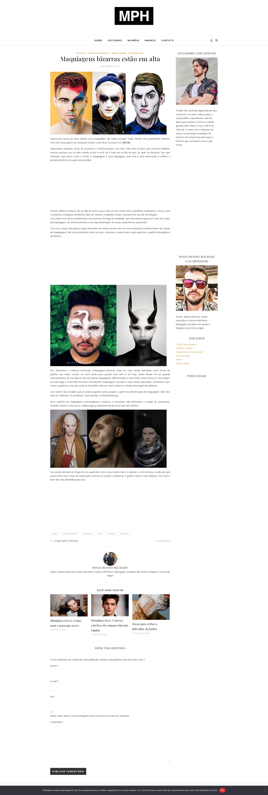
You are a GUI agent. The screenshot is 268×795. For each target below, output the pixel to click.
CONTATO (167, 40)
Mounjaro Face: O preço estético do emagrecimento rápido (109, 625)
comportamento (99, 53)
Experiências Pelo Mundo (189, 351)
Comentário (56, 721)
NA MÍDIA (133, 40)
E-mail (54, 681)
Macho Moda (183, 363)
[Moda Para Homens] (134, 16)
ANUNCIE (150, 40)
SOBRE (98, 40)
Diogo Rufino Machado (66, 540)
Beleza (81, 53)
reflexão (111, 533)
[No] (264, 790)
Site (52, 696)
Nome (54, 665)
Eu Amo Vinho (183, 355)
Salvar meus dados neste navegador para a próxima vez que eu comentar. (90, 715)
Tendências (135, 53)
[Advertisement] (110, 186)
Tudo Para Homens (186, 344)
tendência (124, 533)
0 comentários (163, 540)
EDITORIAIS (115, 40)
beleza (55, 533)
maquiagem (119, 53)
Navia (179, 359)
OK (222, 790)
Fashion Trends (184, 348)
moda (100, 533)
